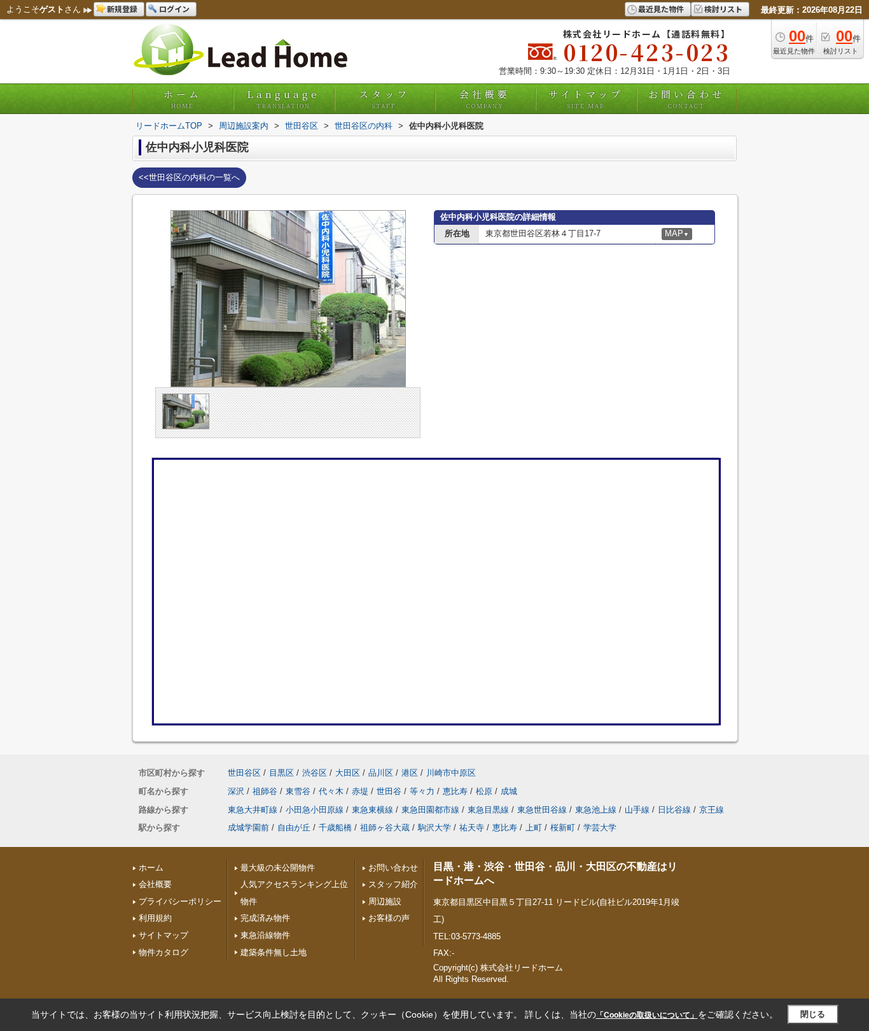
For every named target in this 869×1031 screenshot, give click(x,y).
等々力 (422, 791)
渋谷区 (314, 773)
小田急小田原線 (315, 809)
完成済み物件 (265, 918)
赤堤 (360, 791)
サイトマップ (585, 98)
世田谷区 (244, 773)
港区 (409, 773)
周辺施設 (384, 901)
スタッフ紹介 (393, 884)
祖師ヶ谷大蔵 (385, 827)
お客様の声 (389, 918)
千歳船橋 (335, 827)
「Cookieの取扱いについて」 (647, 1015)
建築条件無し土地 (273, 952)
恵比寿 (455, 791)
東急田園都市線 (430, 809)
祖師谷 (265, 791)
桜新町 (562, 827)
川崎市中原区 (451, 773)
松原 (484, 791)
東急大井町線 (252, 809)
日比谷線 (674, 809)
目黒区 (281, 773)
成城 (509, 791)
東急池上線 (595, 809)
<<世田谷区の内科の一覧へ (189, 177)
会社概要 (484, 98)
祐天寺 (471, 827)
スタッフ (384, 98)
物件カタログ (163, 952)
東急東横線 (372, 809)
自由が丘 (293, 827)
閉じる (812, 1014)
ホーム (182, 98)
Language (283, 98)
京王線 (711, 809)
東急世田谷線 (542, 809)
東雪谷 (298, 791)
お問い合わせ (686, 98)
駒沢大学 (434, 827)
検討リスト (723, 8)
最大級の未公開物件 (277, 867)
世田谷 (389, 791)
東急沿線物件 (265, 935)
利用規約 (155, 918)
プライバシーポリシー (180, 901)
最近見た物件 (661, 8)
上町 (533, 827)
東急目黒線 (488, 809)
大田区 (347, 773)
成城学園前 (248, 827)
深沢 (236, 791)
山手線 (637, 809)
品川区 (380, 773)
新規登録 (122, 8)
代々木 (331, 791)
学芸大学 (599, 827)
